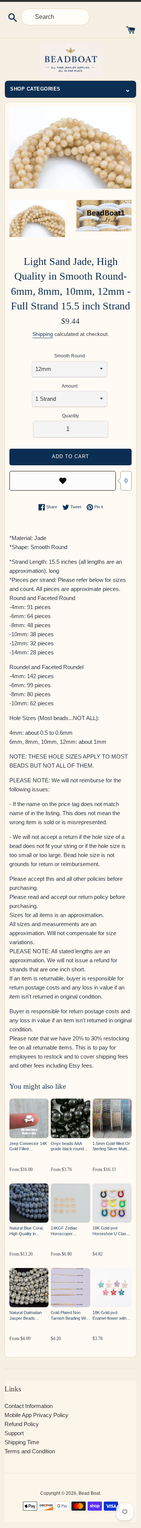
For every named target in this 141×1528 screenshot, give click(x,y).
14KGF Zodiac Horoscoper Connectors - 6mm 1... (68, 1231)
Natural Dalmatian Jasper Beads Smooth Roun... (25, 1315)
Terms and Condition (30, 1451)
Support (14, 1433)
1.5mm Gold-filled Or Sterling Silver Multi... (111, 1146)
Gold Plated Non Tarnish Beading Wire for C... (70, 1315)
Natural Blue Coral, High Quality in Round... (26, 1231)
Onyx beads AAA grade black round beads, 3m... (67, 1146)
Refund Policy (22, 1424)
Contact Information (29, 1406)
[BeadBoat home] (70, 60)
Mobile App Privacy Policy (36, 1415)
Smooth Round (69, 356)
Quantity (70, 416)
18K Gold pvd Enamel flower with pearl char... (109, 1315)
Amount (69, 386)
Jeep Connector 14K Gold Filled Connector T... (28, 1146)
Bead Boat (89, 1493)
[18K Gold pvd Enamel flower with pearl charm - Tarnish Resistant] (112, 1287)
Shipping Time (22, 1442)
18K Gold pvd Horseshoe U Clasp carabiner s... (110, 1231)
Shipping (42, 334)
